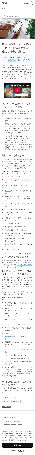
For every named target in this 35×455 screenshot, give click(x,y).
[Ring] (4, 3)
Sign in (26, 3)
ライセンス (13, 424)
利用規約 (20, 424)
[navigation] (17, 15)
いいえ (17, 401)
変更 (15, 417)
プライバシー (7, 424)
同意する (17, 445)
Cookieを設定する (17, 451)
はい (7, 401)
